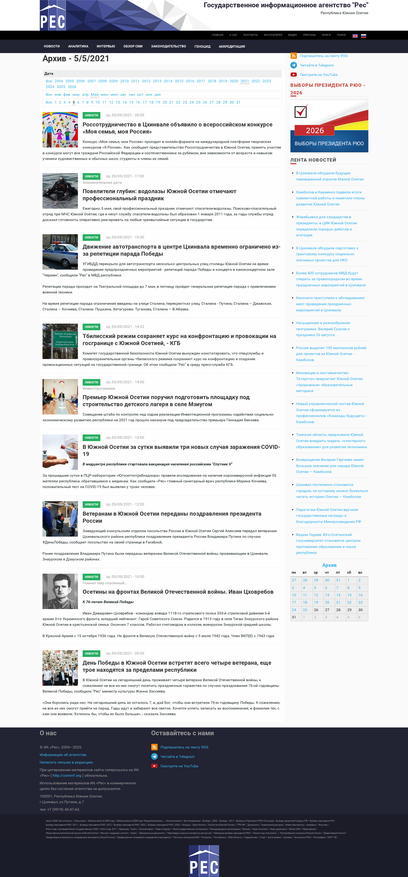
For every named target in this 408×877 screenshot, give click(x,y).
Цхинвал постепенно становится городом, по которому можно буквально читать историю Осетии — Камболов (332, 490)
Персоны (309, 35)
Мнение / (246, 829)
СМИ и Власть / (235, 837)
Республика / (220, 837)
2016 (190, 81)
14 (124, 102)
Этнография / (320, 837)
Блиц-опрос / (81, 821)
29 (225, 102)
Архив (329, 565)
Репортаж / (207, 837)
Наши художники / (279, 829)
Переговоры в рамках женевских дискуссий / (189, 833)
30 (232, 102)
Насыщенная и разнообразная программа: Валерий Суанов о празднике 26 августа (323, 329)
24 (191, 102)
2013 (157, 81)
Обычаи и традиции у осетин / (115, 833)
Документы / (253, 825)
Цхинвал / (288, 837)
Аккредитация (232, 46)
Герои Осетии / (199, 825)
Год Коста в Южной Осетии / (222, 825)
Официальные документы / (152, 833)
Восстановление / (193, 821)
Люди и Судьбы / (163, 829)
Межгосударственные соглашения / (191, 829)
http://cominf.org (67, 775)
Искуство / (323, 825)
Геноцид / (186, 825)
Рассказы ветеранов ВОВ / (186, 837)
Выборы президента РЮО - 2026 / (164, 825)
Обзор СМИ (133, 46)
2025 (61, 86)
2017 (201, 81)
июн (104, 94)
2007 (91, 81)
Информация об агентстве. (63, 754)
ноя (149, 94)
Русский (363, 36)
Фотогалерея (273, 35)
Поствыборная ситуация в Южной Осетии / (301, 833)
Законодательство (168, 46)
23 (185, 102)
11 (104, 102)
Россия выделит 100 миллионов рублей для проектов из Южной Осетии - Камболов (331, 354)
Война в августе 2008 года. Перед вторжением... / (141, 821)
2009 (113, 81)
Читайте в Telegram (317, 65)
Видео (292, 35)
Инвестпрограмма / (295, 825)
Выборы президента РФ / (322, 821)
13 (118, 102)
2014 (168, 81)
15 (131, 102)
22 (178, 102)
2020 (234, 81)
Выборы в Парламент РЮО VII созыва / (255, 821)
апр (85, 94)
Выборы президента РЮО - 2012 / (96, 825)
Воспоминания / (174, 821)
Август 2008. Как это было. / (60, 821)
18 (151, 102)
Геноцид (202, 46)
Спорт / (263, 837)
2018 (212, 81)
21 (171, 102)
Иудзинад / (124, 829)
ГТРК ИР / (241, 825)
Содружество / (251, 837)
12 (111, 102)
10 (98, 102)
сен (132, 94)
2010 (124, 81)
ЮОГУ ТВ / (332, 837)
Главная (217, 35)
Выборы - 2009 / (210, 821)
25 (198, 102)
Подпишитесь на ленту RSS (324, 56)
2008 (102, 81)
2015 (179, 81)
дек (158, 94)
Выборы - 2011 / (227, 821)
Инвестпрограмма (99, 388)
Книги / (134, 829)
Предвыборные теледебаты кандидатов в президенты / (144, 837)
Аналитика (78, 46)
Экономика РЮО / (303, 837)
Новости (52, 46)
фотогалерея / (275, 837)
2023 (267, 81)
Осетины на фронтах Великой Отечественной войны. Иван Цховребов (178, 592)
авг (123, 94)
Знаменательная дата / (273, 825)
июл (114, 94)
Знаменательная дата (102, 182)
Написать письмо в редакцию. (67, 762)
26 (205, 102)
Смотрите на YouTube (319, 74)
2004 (59, 81)
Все (49, 81)
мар (76, 94)
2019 (223, 81)
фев (66, 94)
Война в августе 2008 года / (102, 821)
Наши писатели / (260, 829)
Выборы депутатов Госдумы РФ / (292, 821)
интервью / (311, 825)
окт (140, 94)
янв (58, 94)
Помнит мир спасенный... (105, 583)
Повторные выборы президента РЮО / (232, 833)
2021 (245, 81)
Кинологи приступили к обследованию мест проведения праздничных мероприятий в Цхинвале (330, 304)
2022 (255, 81)
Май (94, 94)
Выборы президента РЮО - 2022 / (130, 825)
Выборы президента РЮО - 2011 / (62, 825)
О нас (233, 35)
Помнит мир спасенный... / (266, 833)
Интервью (106, 46)
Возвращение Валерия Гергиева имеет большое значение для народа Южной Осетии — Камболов (330, 465)
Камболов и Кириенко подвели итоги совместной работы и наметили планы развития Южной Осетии (330, 198)
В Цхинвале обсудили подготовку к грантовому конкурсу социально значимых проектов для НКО (327, 254)
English (355, 36)
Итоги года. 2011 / (109, 829)
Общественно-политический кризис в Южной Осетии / (72, 833)
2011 (135, 81)
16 (138, 102)
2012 (146, 81)
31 (238, 102)
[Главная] (204, 861)
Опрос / (134, 833)
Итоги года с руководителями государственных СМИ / (72, 829)
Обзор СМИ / (295, 829)
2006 (80, 81)
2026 (72, 86)
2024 (50, 86)
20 (165, 102)
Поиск (341, 35)
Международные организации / (225, 829)
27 (211, 102)
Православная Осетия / (335, 833)
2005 (69, 81)
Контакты (250, 35)
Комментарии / (146, 829)
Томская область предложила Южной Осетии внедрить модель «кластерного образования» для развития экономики (331, 440)
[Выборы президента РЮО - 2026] (329, 125)
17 (145, 102)
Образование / (309, 829)
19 (158, 102)
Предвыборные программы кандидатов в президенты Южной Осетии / (81, 837)
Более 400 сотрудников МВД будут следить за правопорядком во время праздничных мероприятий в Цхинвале (331, 279)
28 (218, 102)
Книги (326, 35)
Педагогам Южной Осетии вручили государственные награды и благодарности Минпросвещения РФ (328, 515)
